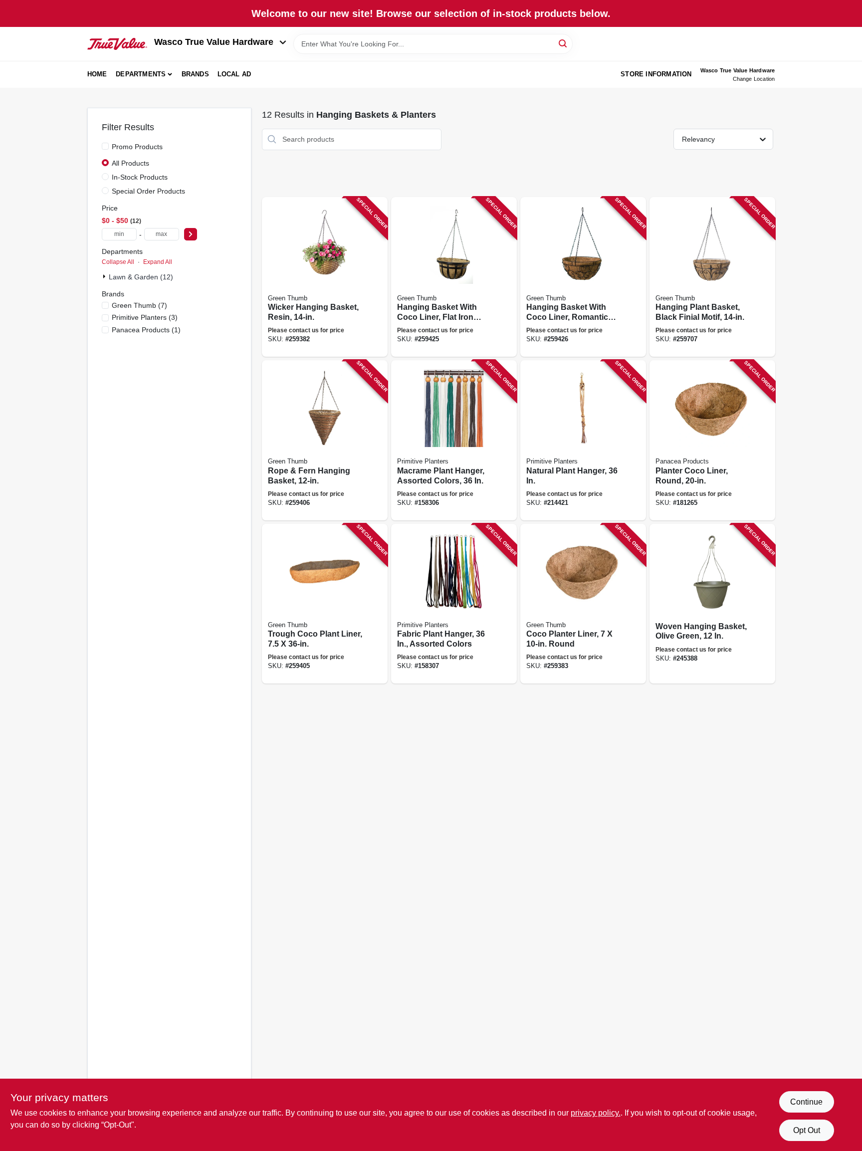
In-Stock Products (140, 177)
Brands (195, 74)
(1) (146, 330)
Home (97, 74)
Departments (141, 74)
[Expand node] (105, 276)
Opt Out (806, 1130)
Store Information (656, 74)
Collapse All (118, 261)
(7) (139, 305)
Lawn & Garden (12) (141, 277)
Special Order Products (148, 191)
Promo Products (137, 146)
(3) (145, 317)
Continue (806, 1102)
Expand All (157, 261)
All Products (130, 163)
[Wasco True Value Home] (117, 44)
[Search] (563, 43)
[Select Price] (190, 234)
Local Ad (234, 74)
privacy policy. (596, 1113)
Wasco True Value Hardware (213, 42)
